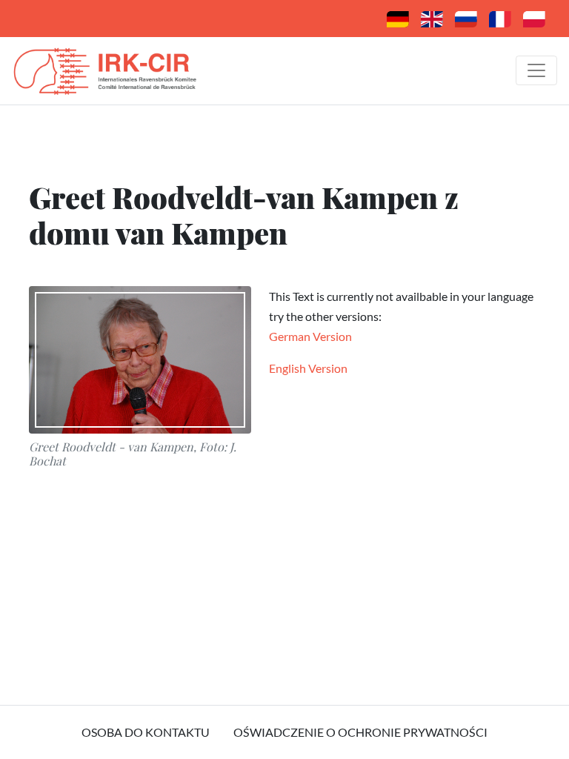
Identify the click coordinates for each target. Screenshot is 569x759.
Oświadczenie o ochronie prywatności (360, 732)
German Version (310, 336)
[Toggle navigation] (536, 70)
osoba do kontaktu (145, 732)
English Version (308, 368)
